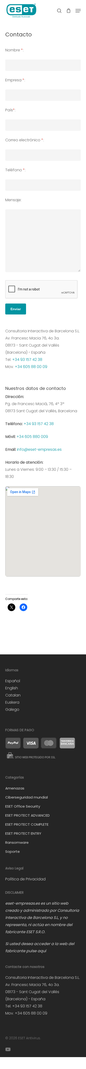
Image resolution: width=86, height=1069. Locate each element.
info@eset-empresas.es (39, 449)
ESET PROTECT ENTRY (23, 833)
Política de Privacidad (25, 879)
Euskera (12, 702)
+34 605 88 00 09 (31, 366)
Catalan (13, 695)
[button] (78, 10)
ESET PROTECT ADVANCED (27, 815)
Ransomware (17, 842)
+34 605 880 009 (32, 436)
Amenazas (14, 788)
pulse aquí (36, 951)
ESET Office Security (22, 806)
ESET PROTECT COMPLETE (26, 824)
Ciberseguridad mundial (26, 797)
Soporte (12, 851)
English (11, 688)
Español (12, 681)
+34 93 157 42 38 (27, 359)
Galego (12, 709)
